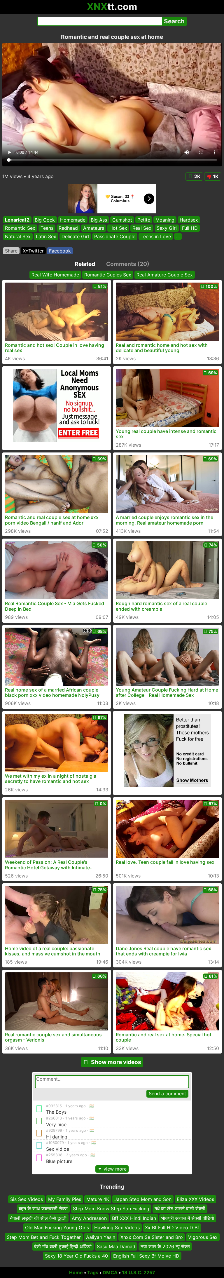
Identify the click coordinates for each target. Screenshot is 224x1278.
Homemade (72, 220)
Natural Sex (18, 236)
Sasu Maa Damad (116, 1246)
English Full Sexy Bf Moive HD (146, 1256)
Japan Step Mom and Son (143, 1199)
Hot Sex (118, 228)
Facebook (60, 251)
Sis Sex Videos (26, 1199)
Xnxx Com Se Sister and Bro (151, 1237)
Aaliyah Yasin (100, 1237)
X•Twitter (33, 251)
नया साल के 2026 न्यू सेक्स (165, 1246)
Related (85, 263)
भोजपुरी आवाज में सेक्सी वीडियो (187, 1218)
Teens (47, 228)
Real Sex (141, 228)
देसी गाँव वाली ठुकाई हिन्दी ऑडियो (63, 1246)
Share (11, 251)
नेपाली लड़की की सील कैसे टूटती (38, 1218)
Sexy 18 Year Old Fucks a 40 (76, 1256)
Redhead (68, 228)
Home (76, 1272)
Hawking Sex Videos (117, 1228)
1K (215, 176)
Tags (92, 1272)
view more (115, 1169)
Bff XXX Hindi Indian (134, 1218)
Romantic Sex (20, 228)
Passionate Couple (114, 236)
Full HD (190, 228)
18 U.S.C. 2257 (138, 1272)
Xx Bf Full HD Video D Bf (172, 1228)
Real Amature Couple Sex (164, 275)
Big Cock (45, 220)
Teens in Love (156, 236)
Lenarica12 (17, 220)
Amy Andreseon (89, 1218)
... (178, 236)
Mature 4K (97, 1199)
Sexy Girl (167, 228)
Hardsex (189, 220)
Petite (143, 220)
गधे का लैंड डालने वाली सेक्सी (180, 1209)
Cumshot (122, 220)
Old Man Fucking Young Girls (57, 1228)
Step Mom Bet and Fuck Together (44, 1237)
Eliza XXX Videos (195, 1199)
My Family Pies (64, 1199)
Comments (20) (127, 263)
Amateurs (93, 228)
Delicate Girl (75, 236)
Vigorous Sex (203, 1237)
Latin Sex (46, 236)
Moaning (164, 220)
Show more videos (116, 1061)
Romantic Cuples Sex (107, 275)
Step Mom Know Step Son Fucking (111, 1209)
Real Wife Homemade (55, 275)
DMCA (110, 1272)
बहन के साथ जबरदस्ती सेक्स (43, 1209)
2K (197, 176)
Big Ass (99, 220)
